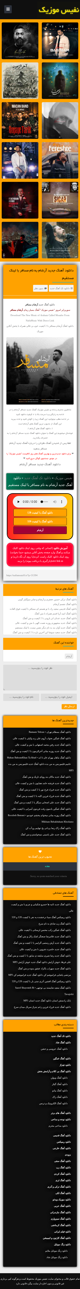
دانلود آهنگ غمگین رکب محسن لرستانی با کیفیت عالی (45, 930)
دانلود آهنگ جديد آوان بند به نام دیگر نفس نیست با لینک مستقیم (46, 627)
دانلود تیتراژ (65, 1065)
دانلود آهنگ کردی (62, 1174)
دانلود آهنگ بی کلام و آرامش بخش (54, 1071)
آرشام (40, 530)
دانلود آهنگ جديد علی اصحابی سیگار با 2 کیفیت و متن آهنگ (42, 802)
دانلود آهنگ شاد (63, 1042)
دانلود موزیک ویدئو (62, 1199)
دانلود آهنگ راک (60, 1097)
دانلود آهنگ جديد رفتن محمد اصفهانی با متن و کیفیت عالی (43, 744)
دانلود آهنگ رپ (63, 1167)
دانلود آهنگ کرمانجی (61, 1225)
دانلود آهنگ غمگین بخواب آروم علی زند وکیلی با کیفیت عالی (42, 738)
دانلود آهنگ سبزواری (61, 1218)
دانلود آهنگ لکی (63, 1193)
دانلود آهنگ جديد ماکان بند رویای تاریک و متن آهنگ (46, 776)
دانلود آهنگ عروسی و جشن (54, 1049)
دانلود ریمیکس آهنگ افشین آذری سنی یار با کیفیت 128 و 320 (41, 981)
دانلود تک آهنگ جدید (60, 288)
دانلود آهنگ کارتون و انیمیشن (57, 1238)
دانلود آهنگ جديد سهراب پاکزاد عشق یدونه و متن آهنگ (44, 968)
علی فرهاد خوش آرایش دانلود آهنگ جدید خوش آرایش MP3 (42, 962)
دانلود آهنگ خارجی (62, 1148)
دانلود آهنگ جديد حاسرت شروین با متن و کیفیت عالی (45, 949)
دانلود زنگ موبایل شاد (57, 1257)
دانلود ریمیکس (64, 1141)
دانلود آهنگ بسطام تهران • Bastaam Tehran (50, 732)
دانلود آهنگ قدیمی (62, 1135)
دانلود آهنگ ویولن (59, 1077)
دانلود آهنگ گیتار (60, 1084)
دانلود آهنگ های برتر (61, 1113)
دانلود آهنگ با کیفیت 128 (40, 512)
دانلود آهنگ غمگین (62, 1058)
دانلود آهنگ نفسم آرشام (65, 604)
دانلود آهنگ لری (63, 1180)
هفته (47, 866)
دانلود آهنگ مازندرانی (60, 1212)
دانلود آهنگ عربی (62, 1206)
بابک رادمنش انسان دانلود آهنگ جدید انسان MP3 (47, 1000)
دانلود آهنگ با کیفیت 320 (40, 521)
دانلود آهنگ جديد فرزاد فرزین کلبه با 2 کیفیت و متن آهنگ (43, 796)
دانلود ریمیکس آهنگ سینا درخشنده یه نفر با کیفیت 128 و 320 (41, 917)
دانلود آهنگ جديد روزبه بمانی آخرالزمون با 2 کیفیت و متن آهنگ (40, 751)
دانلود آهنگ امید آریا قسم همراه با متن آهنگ (56, 613)
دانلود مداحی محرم (58, 1125)
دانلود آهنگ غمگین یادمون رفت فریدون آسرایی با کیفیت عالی (41, 809)
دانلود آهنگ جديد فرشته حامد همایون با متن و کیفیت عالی (43, 783)
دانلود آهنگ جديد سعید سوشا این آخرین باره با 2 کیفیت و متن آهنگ (45, 632)
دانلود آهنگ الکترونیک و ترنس (53, 1103)
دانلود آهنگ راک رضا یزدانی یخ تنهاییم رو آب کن (48, 828)
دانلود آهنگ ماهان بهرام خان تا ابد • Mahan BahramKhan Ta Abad (39, 757)
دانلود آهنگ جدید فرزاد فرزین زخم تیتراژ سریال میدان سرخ (42, 1007)
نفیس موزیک (63, 478)
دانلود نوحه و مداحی (61, 1119)
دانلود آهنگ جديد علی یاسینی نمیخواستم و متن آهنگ (46, 834)
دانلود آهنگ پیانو (60, 1090)
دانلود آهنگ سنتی (62, 1161)
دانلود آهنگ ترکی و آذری (59, 1186)
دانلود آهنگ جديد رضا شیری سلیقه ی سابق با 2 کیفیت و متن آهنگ (39, 955)
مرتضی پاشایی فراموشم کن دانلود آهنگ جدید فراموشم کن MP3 (39, 975)
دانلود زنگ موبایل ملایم (56, 1250)
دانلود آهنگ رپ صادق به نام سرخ (55, 923)
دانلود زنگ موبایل (62, 1244)
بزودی (68, 1154)
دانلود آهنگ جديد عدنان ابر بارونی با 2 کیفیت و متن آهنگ (50, 618)
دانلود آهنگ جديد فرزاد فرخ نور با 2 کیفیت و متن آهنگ (45, 789)
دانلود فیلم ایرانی (62, 1231)
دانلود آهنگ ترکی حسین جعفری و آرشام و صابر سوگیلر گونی (47, 599)
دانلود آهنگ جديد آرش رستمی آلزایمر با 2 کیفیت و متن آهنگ (42, 943)
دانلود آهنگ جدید (47, 304)
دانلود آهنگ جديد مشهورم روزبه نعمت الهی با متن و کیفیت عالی (46, 623)
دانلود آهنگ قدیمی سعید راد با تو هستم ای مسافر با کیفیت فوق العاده (43, 609)
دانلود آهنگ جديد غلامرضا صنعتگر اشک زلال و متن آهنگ (44, 936)
